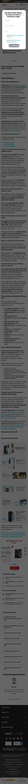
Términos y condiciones (18, 35)
